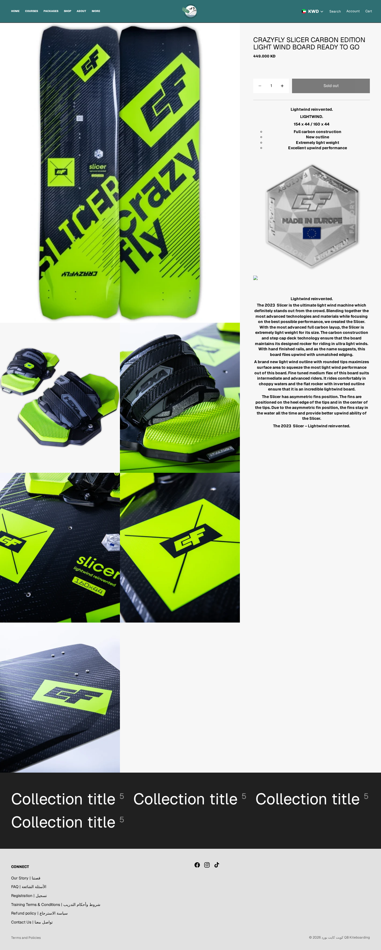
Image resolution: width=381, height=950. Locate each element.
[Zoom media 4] (60, 548)
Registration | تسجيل (29, 895)
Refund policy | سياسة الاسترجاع (39, 913)
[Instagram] (207, 865)
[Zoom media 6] (60, 698)
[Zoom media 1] (120, 173)
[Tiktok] (216, 865)
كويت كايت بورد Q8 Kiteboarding (346, 937)
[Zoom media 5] (180, 548)
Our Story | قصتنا (25, 878)
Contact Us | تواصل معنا (32, 922)
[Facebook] (197, 865)
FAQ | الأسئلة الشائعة (28, 886)
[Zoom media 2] (60, 398)
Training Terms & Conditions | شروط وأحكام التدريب (55, 904)
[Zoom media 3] (180, 398)
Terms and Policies (26, 937)
